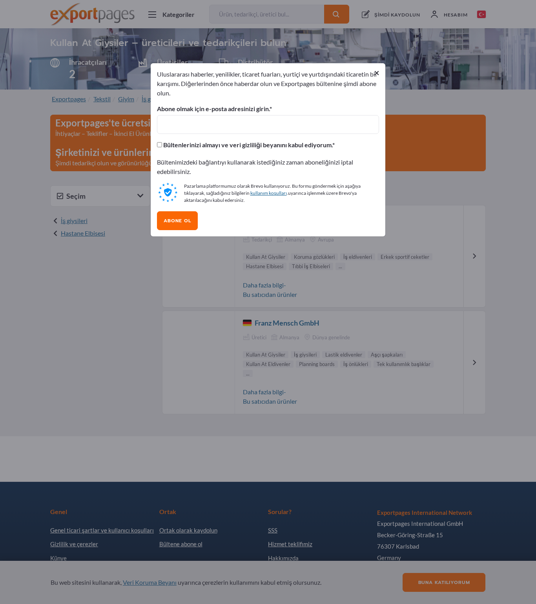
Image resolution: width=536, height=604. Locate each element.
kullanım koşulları (268, 193)
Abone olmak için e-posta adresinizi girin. (213, 109)
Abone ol (177, 220)
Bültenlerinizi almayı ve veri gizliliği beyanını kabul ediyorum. (247, 145)
